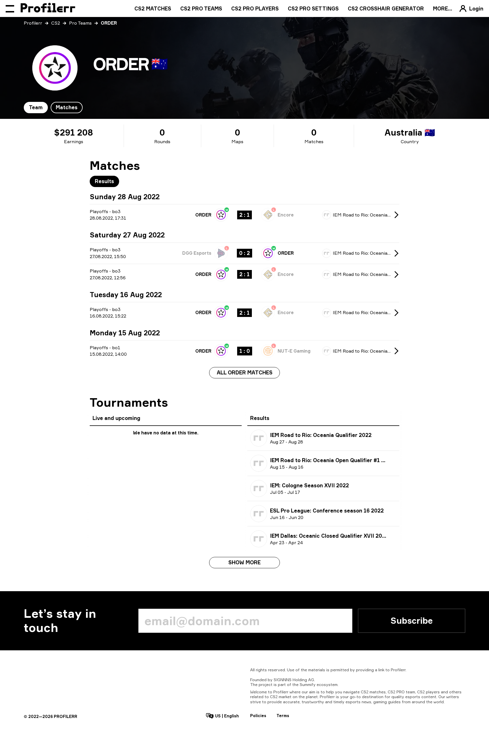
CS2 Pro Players (255, 8)
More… (442, 8)
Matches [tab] (67, 107)
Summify (308, 684)
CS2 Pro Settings (313, 8)
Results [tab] (104, 181)
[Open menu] (10, 8)
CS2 (55, 23)
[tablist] (53, 107)
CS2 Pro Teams (201, 8)
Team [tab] (36, 107)
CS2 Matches (152, 8)
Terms (282, 715)
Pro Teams (80, 23)
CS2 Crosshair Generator (386, 8)
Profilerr (33, 23)
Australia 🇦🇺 (410, 132)
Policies (258, 715)
